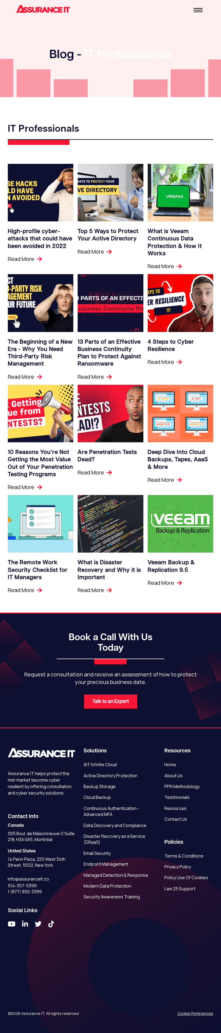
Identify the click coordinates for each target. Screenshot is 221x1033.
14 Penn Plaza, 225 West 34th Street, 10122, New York (36, 862)
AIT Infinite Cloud (100, 765)
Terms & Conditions (183, 856)
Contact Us (175, 819)
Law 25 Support (179, 889)
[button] (198, 9)
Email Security (97, 853)
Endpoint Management (106, 864)
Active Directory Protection (110, 776)
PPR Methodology (182, 786)
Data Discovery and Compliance (115, 825)
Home (170, 765)
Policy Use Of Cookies (186, 878)
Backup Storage (100, 786)
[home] (43, 9)
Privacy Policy (177, 867)
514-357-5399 (22, 886)
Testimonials (177, 797)
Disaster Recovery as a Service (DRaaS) (114, 839)
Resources (175, 808)
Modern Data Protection (107, 886)
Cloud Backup (97, 797)
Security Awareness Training (112, 897)
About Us (173, 776)
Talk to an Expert (110, 701)
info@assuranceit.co (28, 879)
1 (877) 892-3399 (25, 892)
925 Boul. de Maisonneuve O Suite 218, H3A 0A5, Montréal (41, 836)
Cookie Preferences (195, 1013)
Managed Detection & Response (116, 875)
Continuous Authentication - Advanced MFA (111, 811)
